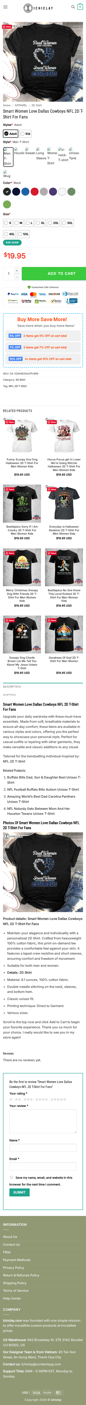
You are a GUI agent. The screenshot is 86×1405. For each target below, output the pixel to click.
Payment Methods (17, 1260)
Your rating (18, 1093)
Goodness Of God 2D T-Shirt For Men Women (64, 659)
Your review (18, 1105)
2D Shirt (36, 105)
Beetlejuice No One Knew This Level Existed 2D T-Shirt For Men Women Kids (64, 595)
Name (14, 1140)
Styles (8, 124)
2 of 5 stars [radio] (17, 1099)
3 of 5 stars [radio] (27, 1099)
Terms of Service (15, 1291)
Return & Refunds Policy (21, 1275)
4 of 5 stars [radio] (41, 1099)
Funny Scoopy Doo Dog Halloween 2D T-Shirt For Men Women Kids (22, 463)
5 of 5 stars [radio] (57, 1099)
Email (14, 1159)
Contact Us (11, 1244)
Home (7, 105)
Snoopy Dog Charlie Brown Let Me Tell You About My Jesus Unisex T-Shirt (22, 663)
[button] (5, 7)
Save (8, 26)
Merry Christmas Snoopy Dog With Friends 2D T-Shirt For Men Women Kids (22, 595)
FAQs (7, 1252)
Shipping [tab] (9, 695)
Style (7, 142)
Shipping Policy (15, 1283)
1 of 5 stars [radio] (10, 1099)
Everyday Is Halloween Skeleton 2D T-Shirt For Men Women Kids (64, 530)
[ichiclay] (39, 7)
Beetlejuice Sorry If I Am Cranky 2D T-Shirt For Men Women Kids (22, 530)
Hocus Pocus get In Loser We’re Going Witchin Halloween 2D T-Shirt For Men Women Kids (64, 465)
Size (6, 214)
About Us (10, 1237)
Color (7, 182)
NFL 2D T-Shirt (18, 386)
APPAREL (21, 105)
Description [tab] (12, 686)
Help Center (12, 1298)
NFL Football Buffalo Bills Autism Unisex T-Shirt (43, 789)
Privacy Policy (13, 1268)
